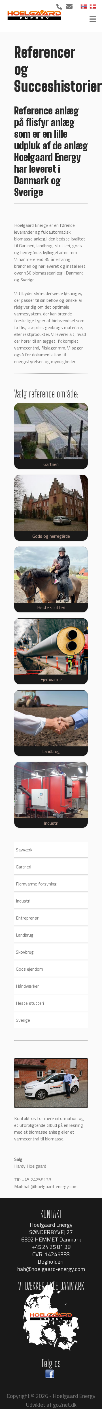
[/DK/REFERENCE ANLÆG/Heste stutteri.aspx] (51, 575)
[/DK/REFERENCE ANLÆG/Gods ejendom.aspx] (51, 503)
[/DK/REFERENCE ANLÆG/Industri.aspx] (51, 790)
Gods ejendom (29, 969)
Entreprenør (27, 917)
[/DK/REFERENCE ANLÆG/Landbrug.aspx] (51, 718)
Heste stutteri (30, 1003)
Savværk (24, 849)
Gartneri (23, 866)
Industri (23, 900)
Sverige (23, 1020)
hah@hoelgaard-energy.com (51, 1186)
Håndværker (27, 986)
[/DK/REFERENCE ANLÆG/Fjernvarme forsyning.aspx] (51, 646)
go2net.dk (64, 1404)
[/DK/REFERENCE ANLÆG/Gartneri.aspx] (51, 431)
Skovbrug (25, 952)
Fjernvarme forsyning (36, 883)
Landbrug (24, 934)
